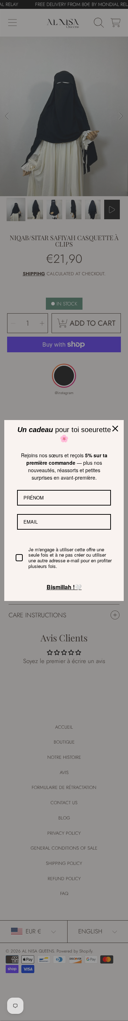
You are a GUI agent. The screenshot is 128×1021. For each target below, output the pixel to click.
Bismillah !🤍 (64, 587)
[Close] (115, 428)
